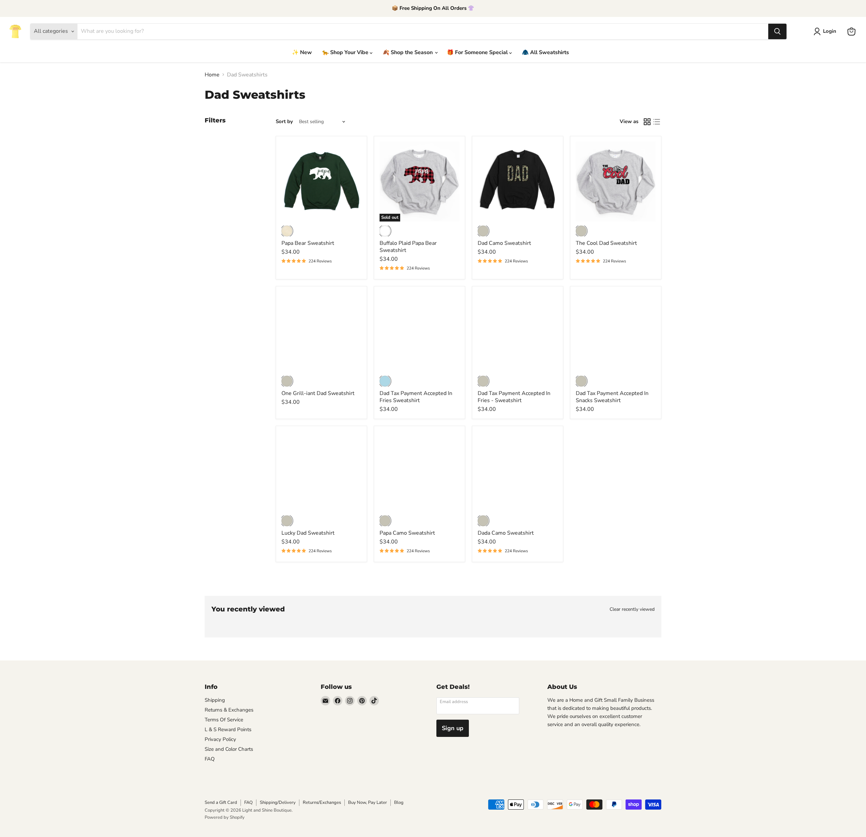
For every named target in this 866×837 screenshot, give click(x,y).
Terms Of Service (224, 719)
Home (212, 75)
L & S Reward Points (228, 729)
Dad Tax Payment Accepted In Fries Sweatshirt (416, 397)
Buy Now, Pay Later (367, 802)
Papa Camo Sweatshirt (407, 533)
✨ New (302, 52)
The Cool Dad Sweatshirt (606, 243)
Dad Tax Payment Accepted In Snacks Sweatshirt (612, 397)
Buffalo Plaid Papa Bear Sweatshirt (408, 246)
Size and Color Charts (229, 749)
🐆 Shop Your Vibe (346, 52)
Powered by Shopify (225, 817)
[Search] (777, 31)
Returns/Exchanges (322, 802)
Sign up (452, 728)
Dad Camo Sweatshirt (504, 243)
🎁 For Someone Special (478, 52)
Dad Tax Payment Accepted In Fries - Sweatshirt (514, 397)
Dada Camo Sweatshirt (506, 533)
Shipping (215, 700)
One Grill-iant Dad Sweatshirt (318, 393)
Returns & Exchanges (229, 709)
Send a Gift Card (221, 802)
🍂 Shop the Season (408, 52)
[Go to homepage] (15, 31)
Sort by (284, 121)
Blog (399, 802)
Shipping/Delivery (278, 802)
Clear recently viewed (632, 609)
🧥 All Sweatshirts (545, 52)
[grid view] (647, 121)
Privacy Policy (220, 739)
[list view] (656, 121)
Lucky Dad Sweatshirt (308, 533)
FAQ (210, 758)
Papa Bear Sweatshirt (307, 243)
